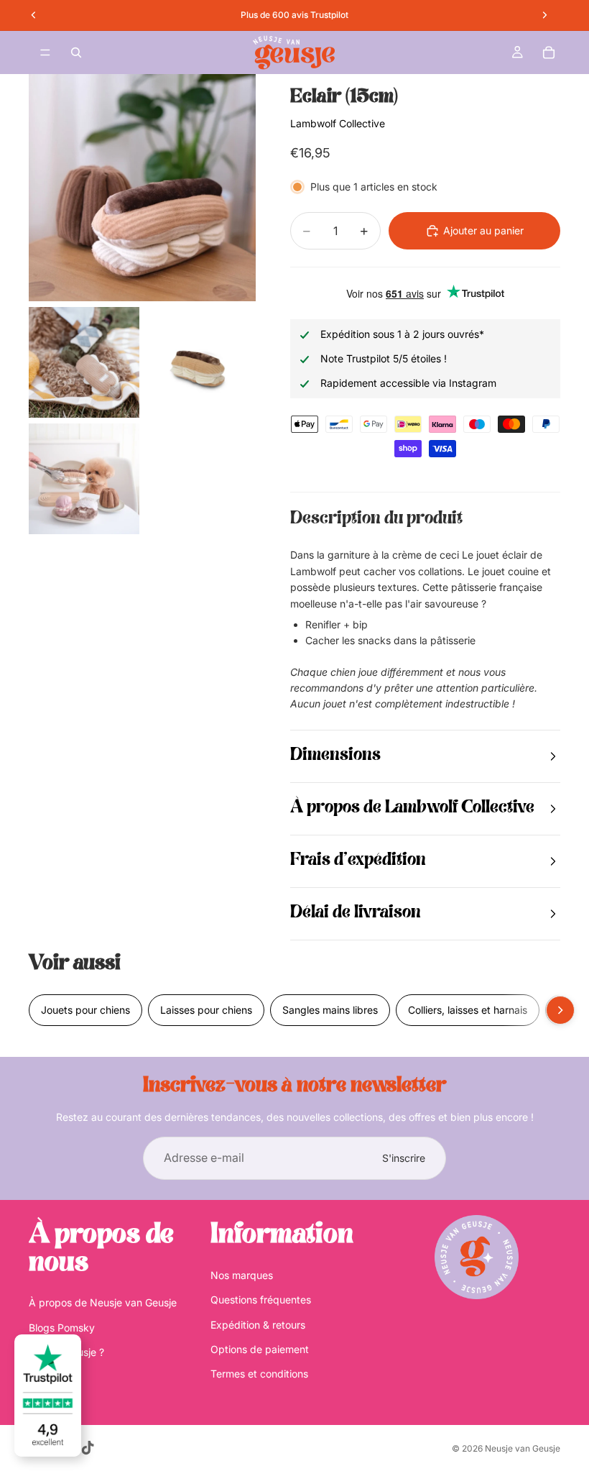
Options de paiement (259, 1349)
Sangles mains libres (330, 1010)
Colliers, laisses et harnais (467, 1010)
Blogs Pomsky (62, 1327)
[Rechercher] (76, 52)
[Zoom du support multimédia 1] (142, 187)
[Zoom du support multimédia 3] (200, 362)
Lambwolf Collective (337, 123)
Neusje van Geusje (522, 1448)
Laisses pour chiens (206, 1010)
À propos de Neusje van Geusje (103, 1302)
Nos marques (241, 1275)
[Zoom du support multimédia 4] (84, 478)
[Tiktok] (87, 1448)
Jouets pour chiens (85, 1010)
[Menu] (45, 52)
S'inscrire (403, 1158)
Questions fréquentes (260, 1299)
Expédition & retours (257, 1325)
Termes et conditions (259, 1373)
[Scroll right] (560, 1010)
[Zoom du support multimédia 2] (84, 362)
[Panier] (549, 52)
